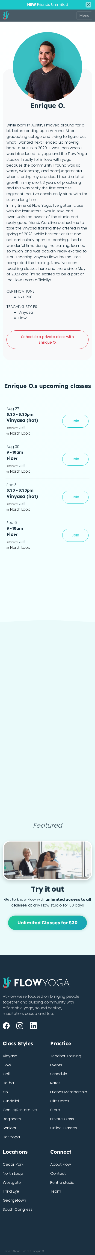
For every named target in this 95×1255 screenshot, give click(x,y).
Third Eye (11, 1191)
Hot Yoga (11, 1137)
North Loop (13, 1173)
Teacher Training (65, 1056)
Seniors (9, 1128)
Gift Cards (59, 1101)
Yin (5, 1092)
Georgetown (14, 1200)
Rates (55, 1083)
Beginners (12, 1119)
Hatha (8, 1083)
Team (55, 1191)
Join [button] (75, 421)
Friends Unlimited (47, 4)
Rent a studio (62, 1182)
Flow (7, 1065)
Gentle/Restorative (20, 1110)
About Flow (60, 1164)
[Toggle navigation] (84, 15)
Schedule (58, 1074)
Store (55, 1110)
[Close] (88, 5)
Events (56, 1065)
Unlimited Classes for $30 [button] (48, 922)
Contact (58, 1173)
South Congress (17, 1209)
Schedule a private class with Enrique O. (47, 339)
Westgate (12, 1182)
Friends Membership (68, 1092)
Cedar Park (13, 1164)
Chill (6, 1074)
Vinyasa (10, 1056)
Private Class (62, 1119)
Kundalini (11, 1101)
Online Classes (63, 1128)
